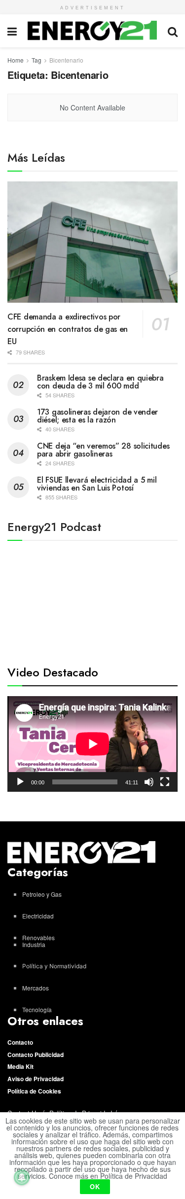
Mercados (35, 988)
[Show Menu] (12, 30)
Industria (33, 944)
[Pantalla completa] (165, 782)
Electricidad (38, 916)
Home (15, 60)
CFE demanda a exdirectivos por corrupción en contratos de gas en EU (67, 329)
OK (95, 1186)
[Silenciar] (149, 782)
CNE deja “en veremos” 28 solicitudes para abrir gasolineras (103, 449)
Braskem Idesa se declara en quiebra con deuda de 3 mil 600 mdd (100, 381)
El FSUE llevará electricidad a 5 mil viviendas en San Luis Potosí (96, 484)
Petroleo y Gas (42, 894)
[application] (92, 744)
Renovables (38, 937)
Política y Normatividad (54, 966)
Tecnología (37, 1009)
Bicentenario (66, 60)
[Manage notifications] (22, 1177)
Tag (36, 60)
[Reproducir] (20, 782)
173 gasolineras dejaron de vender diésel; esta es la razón (97, 415)
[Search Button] (173, 30)
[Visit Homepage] (92, 30)
